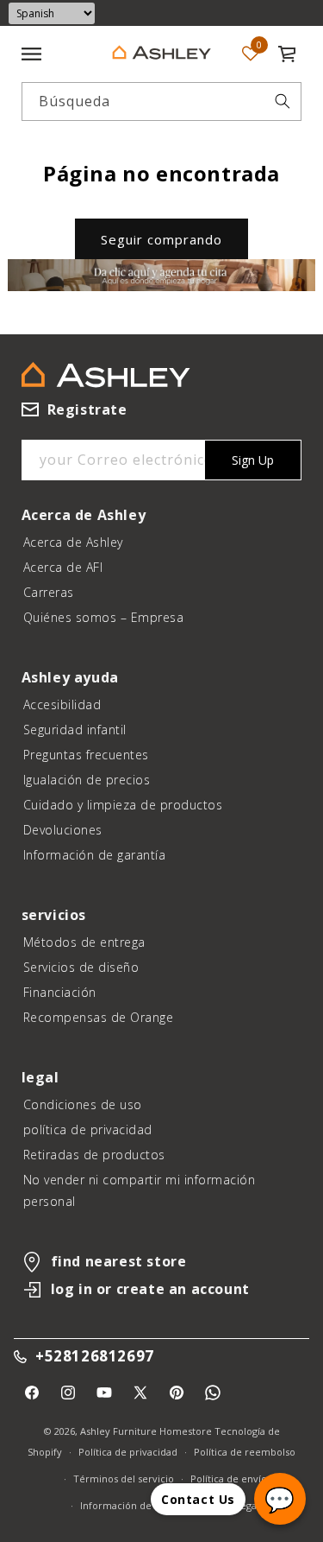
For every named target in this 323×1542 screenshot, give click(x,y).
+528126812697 (94, 1357)
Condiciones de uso (82, 1104)
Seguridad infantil (75, 729)
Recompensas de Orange (98, 1017)
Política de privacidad (127, 1451)
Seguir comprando (161, 239)
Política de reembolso (244, 1451)
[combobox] (161, 101)
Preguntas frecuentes (86, 754)
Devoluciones (62, 830)
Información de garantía (94, 855)
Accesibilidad (62, 704)
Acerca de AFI (63, 567)
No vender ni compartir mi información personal (139, 1190)
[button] (287, 54)
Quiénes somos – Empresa (103, 617)
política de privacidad (87, 1129)
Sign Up (253, 460)
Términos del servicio (123, 1478)
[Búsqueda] (282, 101)
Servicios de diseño (81, 967)
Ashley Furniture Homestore (146, 1431)
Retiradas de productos (94, 1154)
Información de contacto (137, 1505)
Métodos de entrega (84, 942)
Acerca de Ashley (73, 542)
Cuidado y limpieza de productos (123, 804)
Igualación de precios (87, 779)
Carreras (48, 592)
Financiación (59, 992)
